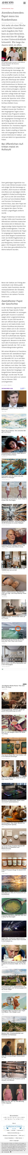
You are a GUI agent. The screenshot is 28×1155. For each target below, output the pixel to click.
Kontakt (13, 1130)
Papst (12, 8)
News (8, 1130)
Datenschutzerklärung (13, 1133)
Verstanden (6, 1152)
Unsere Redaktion (9, 1138)
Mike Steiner (19, 1138)
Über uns (21, 1135)
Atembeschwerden (6, 8)
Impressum (20, 1130)
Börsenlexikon (14, 1115)
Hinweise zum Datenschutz (10, 1135)
